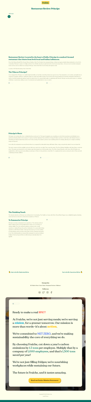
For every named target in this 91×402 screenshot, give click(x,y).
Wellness (58, 285)
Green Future (42, 285)
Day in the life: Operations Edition (71, 272)
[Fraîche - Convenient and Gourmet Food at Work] (45, 2)
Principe (53, 57)
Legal (44, 396)
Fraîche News (35, 285)
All (30, 285)
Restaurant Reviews (50, 285)
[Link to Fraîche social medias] (39, 293)
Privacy (46, 396)
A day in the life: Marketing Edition (19, 272)
